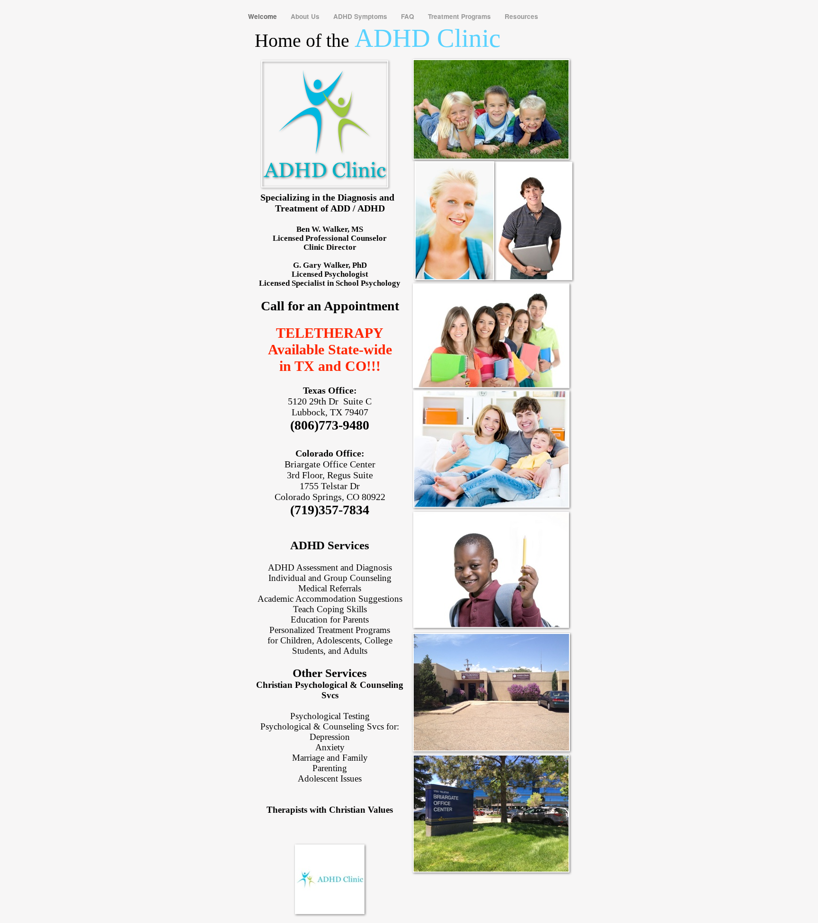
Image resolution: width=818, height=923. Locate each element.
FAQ (408, 16)
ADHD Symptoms (361, 16)
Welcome (263, 16)
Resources (521, 16)
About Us (306, 16)
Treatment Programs (460, 16)
